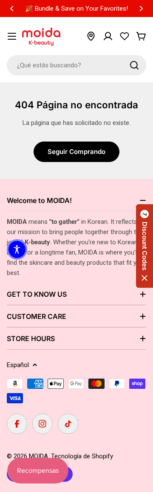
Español (18, 365)
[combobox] (76, 65)
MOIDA (38, 456)
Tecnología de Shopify (82, 456)
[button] (12, 8)
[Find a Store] (91, 36)
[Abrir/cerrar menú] (12, 36)
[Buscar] (134, 65)
